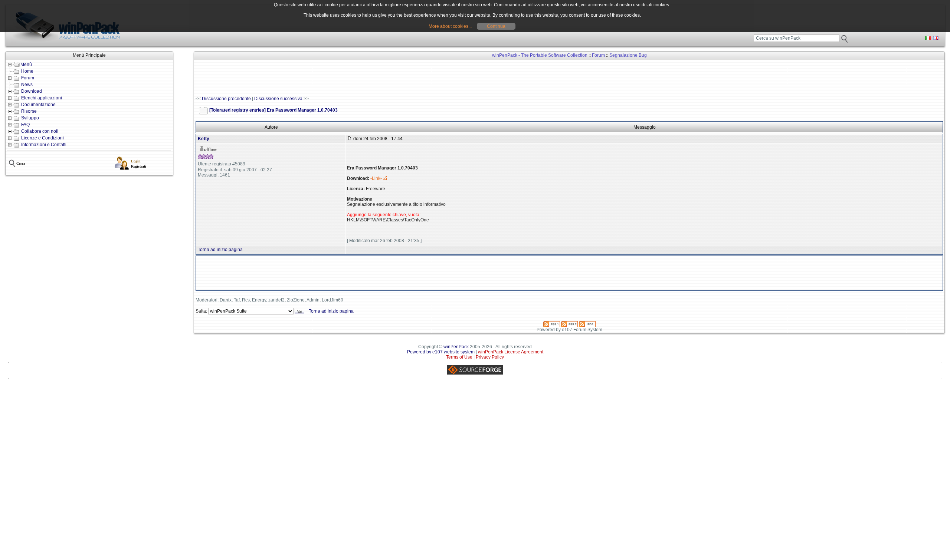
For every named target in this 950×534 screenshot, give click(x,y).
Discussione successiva (278, 98)
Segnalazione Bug (628, 55)
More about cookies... (450, 26)
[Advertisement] (331, 78)
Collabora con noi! (39, 131)
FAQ (25, 124)
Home (27, 71)
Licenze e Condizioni (42, 138)
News (27, 84)
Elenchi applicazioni (41, 97)
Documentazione (38, 104)
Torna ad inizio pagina (220, 249)
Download (31, 91)
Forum (27, 77)
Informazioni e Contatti (43, 144)
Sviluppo (30, 118)
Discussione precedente (226, 98)
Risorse (29, 111)
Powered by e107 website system (441, 352)
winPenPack (456, 346)
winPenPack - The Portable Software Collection (539, 55)
